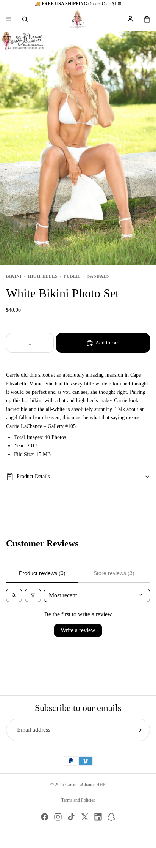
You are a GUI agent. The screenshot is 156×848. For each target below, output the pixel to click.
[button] (110, 19)
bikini (14, 276)
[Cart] (147, 19)
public (72, 276)
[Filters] (33, 595)
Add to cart (107, 343)
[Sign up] (139, 730)
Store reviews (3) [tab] (114, 573)
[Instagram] (57, 816)
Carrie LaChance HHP (85, 784)
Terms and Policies (78, 800)
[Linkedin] (98, 816)
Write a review (78, 630)
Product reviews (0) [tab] (42, 573)
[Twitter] (84, 816)
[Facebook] (44, 816)
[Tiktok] (71, 816)
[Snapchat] (111, 816)
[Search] (25, 19)
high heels (43, 276)
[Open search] (14, 595)
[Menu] (8, 19)
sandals (98, 276)
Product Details (33, 476)
